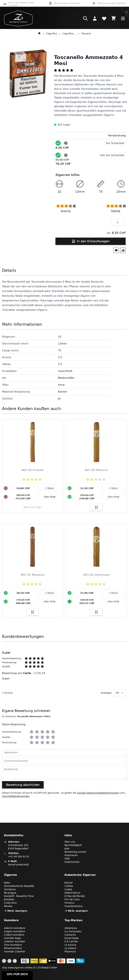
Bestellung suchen (75, 851)
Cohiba (68, 886)
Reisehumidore (13, 948)
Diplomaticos (72, 892)
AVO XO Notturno (96, 470)
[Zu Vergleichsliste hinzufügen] (123, 250)
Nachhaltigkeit (73, 845)
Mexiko (8, 906)
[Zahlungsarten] (52, 961)
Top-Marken (73, 920)
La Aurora (70, 944)
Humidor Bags (12, 938)
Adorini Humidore (14, 928)
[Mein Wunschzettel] (104, 18)
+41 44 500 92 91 (18, 856)
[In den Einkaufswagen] (96, 507)
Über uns (69, 841)
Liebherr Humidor (14, 941)
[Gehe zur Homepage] (39, 34)
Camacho (70, 934)
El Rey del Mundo (74, 896)
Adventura (70, 928)
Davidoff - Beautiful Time (19, 896)
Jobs (66, 848)
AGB (67, 858)
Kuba (7, 882)
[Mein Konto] (94, 18)
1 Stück (113, 488)
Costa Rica (10, 902)
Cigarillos (51, 33)
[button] (17, 975)
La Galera (70, 948)
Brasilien (9, 899)
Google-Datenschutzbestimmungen (98, 793)
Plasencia (70, 951)
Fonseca (69, 902)
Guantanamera (73, 906)
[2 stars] (37, 732)
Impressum (71, 855)
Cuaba (68, 889)
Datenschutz (71, 862)
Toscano (86, 33)
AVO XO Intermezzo (96, 574)
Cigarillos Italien (69, 33)
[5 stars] (53, 732)
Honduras (10, 889)
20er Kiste (113, 496)
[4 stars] (47, 732)
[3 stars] (42, 732)
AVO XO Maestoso (33, 574)
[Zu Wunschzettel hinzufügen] (116, 250)
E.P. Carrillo (71, 941)
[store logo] (17, 18)
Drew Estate (71, 938)
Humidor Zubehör (14, 951)
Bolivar (68, 882)
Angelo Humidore (14, 931)
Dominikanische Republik (19, 886)
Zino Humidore (13, 944)
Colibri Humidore (14, 934)
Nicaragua (10, 892)
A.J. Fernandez (72, 931)
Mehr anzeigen (17, 910)
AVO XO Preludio (33, 470)
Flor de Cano (72, 899)
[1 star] (31, 732)
